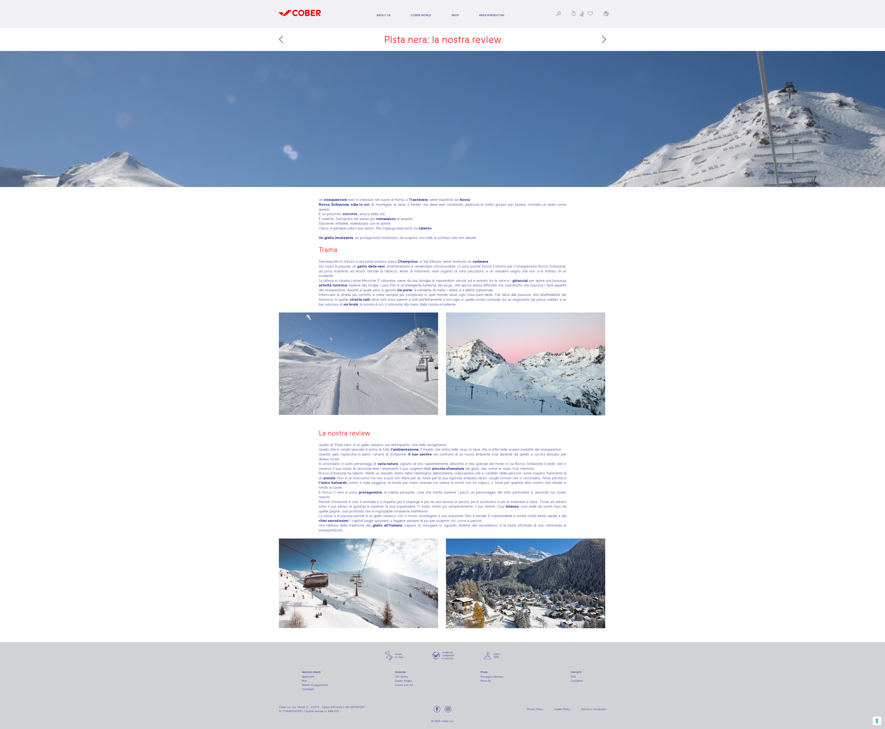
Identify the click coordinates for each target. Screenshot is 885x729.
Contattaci (577, 680)
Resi (304, 680)
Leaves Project (403, 680)
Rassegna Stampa (492, 676)
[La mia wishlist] (590, 14)
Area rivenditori (491, 15)
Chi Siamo (401, 676)
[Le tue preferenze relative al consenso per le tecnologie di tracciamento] (877, 721)
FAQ (573, 676)
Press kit (486, 680)
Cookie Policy (562, 709)
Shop (455, 15)
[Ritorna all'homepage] (299, 17)
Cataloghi (308, 689)
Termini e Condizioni (593, 709)
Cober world (421, 15)
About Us (383, 15)
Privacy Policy (535, 709)
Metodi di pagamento (315, 685)
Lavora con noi (404, 685)
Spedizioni (308, 676)
